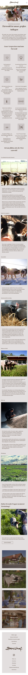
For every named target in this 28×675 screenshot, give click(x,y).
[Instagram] (14, 655)
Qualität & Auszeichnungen (14, 639)
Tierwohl (14, 643)
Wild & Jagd (14, 634)
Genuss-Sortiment (14, 637)
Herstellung (14, 641)
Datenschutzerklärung (14, 667)
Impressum (14, 669)
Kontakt (14, 665)
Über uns (14, 658)
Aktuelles (14, 663)
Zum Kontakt (7, 542)
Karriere (14, 661)
